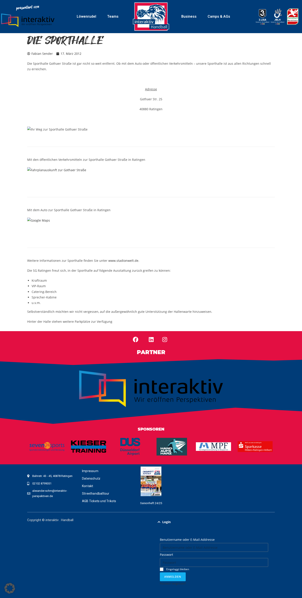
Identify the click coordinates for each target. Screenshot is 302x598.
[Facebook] (135, 339)
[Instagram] (164, 339)
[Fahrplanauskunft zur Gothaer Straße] (56, 169)
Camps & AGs (219, 16)
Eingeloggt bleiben (177, 569)
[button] (214, 522)
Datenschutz (91, 478)
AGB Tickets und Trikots (99, 501)
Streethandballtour (95, 493)
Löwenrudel (86, 16)
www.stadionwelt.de (123, 260)
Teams (113, 16)
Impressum (90, 471)
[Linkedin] (151, 339)
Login (166, 522)
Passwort (166, 554)
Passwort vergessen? (173, 583)
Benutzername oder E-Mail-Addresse (187, 539)
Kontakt (87, 486)
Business (189, 16)
